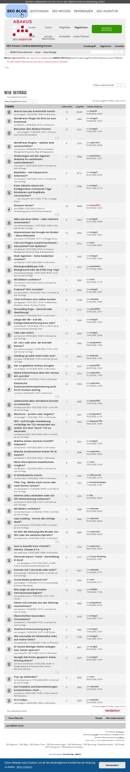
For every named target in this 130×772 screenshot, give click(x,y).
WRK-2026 (22, 379)
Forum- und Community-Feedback (35, 133)
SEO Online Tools (37, 744)
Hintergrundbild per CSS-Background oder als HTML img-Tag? (36, 268)
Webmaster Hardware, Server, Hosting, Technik (35, 303)
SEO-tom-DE (95, 475)
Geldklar (21, 582)
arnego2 (21, 114)
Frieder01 (22, 326)
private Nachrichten (48, 37)
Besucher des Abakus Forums (32, 129)
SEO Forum (57, 1)
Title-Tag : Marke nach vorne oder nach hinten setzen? (35, 484)
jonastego (22, 573)
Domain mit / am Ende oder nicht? (35, 569)
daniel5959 (95, 309)
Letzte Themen (81, 36)
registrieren (16, 58)
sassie (20, 238)
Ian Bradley (120, 732)
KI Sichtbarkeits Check (28, 475)
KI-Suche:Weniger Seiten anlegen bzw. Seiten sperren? (34, 648)
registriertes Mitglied (39, 58)
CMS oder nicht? (24, 332)
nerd (92, 242)
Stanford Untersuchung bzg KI (32, 629)
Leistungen (39, 11)
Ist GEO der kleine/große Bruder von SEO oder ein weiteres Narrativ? (36, 533)
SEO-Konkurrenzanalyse (72, 747)
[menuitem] (118, 46)
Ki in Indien (20, 700)
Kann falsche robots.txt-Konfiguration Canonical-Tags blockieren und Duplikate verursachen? (32, 190)
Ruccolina (22, 478)
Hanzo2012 (95, 205)
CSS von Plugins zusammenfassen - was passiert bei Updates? (36, 244)
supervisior (95, 142)
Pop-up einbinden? (25, 676)
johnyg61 (22, 417)
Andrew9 (94, 355)
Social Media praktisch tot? (31, 579)
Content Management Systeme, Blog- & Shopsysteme (34, 150)
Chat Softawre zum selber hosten (35, 299)
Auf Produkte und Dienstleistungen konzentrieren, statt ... (35, 688)
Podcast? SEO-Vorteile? (28, 289)
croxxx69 (25, 198)
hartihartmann (24, 511)
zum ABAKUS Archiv (15, 725)
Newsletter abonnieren (106, 29)
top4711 (21, 165)
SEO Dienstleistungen (56, 744)
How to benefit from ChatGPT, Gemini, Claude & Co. (32, 548)
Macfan (21, 125)
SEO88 (20, 208)
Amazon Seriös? (24, 205)
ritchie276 (22, 653)
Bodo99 (93, 111)
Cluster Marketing (98, 556)
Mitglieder (64, 27)
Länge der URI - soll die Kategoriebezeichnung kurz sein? (34, 321)
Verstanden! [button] (112, 765)
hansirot (21, 149)
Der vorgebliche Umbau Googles (34, 365)
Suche (48, 27)
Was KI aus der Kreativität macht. (35, 111)
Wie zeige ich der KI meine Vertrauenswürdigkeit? (30, 591)
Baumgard (25, 563)
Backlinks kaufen (105, 744)
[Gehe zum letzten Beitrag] (98, 111)
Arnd (92, 279)
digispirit (21, 302)
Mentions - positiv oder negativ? (34, 414)
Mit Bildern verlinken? (27, 508)
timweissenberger (26, 225)
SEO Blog (24, 744)
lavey (20, 359)
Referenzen (83, 11)
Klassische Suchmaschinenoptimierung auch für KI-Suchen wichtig (35, 387)
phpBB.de (120, 737)
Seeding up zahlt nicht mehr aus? (34, 355)
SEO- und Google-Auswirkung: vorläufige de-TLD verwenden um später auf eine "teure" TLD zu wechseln (34, 426)
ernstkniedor (23, 525)
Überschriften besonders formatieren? (29, 617)
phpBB (95, 734)
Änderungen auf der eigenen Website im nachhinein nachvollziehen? (32, 159)
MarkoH (21, 249)
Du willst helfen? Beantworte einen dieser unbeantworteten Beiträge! (37, 61)
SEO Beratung (90, 744)
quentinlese (95, 155)
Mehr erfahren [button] (24, 767)
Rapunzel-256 (24, 407)
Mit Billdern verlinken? (27, 279)
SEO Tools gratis (52, 747)
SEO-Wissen (61, 11)
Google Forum (51, 238)
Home (32, 27)
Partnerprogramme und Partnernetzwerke (32, 211)
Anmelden (64, 36)
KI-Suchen (51, 114)
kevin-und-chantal (25, 663)
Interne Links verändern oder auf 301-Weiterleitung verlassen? (34, 497)
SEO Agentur (107, 11)
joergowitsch (95, 342)
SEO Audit (119, 744)
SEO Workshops (75, 744)
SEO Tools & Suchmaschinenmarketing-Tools (36, 327)
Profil (32, 36)
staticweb (94, 299)
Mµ (91, 495)
